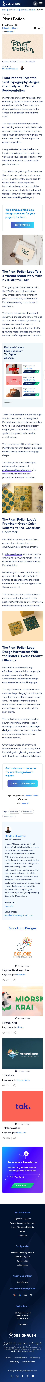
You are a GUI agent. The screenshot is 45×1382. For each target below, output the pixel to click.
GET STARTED (22, 224)
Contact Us (22, 1324)
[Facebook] (22, 1376)
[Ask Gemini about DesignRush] (19, 1295)
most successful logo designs (17, 197)
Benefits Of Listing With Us (22, 1252)
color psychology (13, 553)
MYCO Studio (28, 391)
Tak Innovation (11, 1128)
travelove (8, 1075)
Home (4, 10)
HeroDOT (21, 1132)
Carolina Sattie (29, 380)
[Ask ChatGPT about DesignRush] (25, 1295)
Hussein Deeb (23, 1080)
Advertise (22, 1235)
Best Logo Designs (28, 10)
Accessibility (14, 1362)
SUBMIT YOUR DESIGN (22, 783)
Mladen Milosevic (10, 68)
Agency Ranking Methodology (22, 1223)
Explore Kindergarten (15, 970)
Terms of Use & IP (20, 1358)
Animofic (21, 974)
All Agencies (22, 1265)
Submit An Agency (22, 1257)
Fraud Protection (28, 1362)
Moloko (20, 1027)
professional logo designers (17, 469)
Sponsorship (22, 1261)
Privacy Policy (35, 1358)
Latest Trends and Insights (22, 1227)
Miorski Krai (9, 1022)
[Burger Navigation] (41, 3)
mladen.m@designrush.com (19, 915)
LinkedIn (9, 906)
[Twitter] (28, 1376)
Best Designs (13, 10)
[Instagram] (17, 1376)
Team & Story (22, 1282)
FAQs (22, 1231)
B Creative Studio (10, 28)
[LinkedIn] (12, 1376)
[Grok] (31, 1295)
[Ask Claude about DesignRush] (14, 1295)
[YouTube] (33, 1376)
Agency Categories (22, 1219)
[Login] (35, 3)
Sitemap (8, 1358)
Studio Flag (27, 368)
